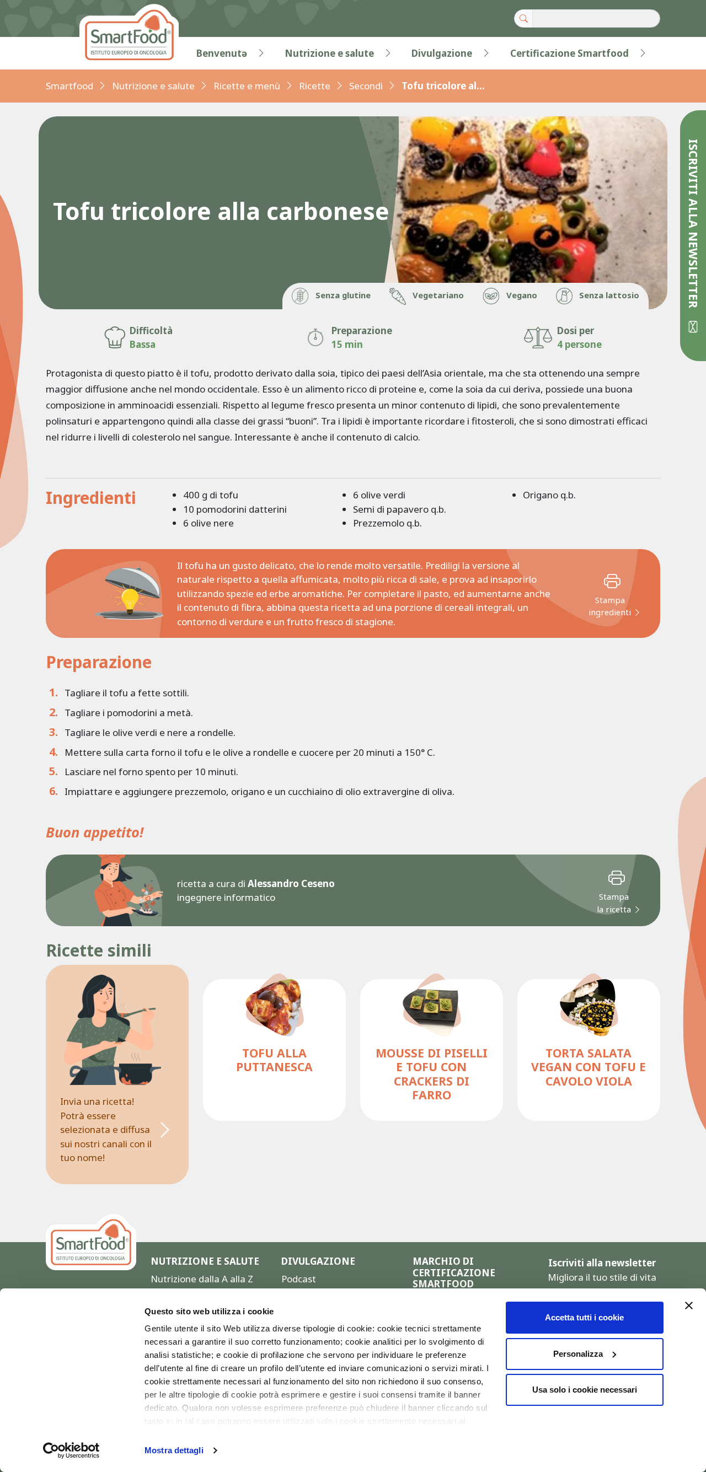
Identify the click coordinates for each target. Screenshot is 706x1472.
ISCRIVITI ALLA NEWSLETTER (694, 225)
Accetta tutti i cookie (584, 1317)
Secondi (366, 85)
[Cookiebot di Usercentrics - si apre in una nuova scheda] (71, 1450)
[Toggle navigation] (68, 53)
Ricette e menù (246, 85)
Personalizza (578, 1353)
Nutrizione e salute (329, 53)
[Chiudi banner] (689, 1305)
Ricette (314, 85)
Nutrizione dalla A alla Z (202, 1278)
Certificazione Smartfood (569, 53)
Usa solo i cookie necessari (584, 1389)
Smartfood (69, 85)
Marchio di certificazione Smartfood (454, 1273)
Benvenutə (221, 53)
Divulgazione (441, 53)
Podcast (298, 1278)
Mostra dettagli (174, 1450)
